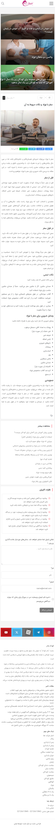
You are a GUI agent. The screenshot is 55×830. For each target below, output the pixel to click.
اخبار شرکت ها (48, 735)
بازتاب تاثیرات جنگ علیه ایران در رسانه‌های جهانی (36, 696)
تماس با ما (50, 808)
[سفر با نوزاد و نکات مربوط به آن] (27, 127)
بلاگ (52, 738)
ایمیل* (51, 581)
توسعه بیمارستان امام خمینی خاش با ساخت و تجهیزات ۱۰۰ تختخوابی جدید (29, 701)
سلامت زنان (49, 768)
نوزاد (41, 97)
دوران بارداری (49, 755)
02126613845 (22, 811)
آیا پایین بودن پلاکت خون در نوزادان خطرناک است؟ (33, 450)
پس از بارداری (49, 742)
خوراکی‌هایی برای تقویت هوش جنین (38, 477)
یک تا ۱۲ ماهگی (48, 791)
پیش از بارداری (48, 745)
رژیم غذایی (50, 758)
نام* (52, 568)
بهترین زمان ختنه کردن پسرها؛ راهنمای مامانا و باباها (33, 454)
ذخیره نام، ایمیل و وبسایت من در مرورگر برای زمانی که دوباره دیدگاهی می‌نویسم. (28, 599)
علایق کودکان (49, 778)
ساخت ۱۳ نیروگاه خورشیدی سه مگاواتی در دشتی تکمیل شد (32, 725)
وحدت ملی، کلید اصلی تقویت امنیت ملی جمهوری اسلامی (33, 715)
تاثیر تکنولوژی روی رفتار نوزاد (42, 481)
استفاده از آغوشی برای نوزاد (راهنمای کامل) (36, 437)
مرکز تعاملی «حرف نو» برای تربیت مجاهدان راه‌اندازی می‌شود (32, 718)
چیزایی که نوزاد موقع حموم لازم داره (39, 441)
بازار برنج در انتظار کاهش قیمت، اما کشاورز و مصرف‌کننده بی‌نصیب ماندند (27, 722)
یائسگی (51, 788)
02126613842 (35, 811)
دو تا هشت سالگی (47, 752)
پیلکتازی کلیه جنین (45, 468)
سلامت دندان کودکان (46, 765)
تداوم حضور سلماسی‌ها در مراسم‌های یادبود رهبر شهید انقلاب (32, 690)
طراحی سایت (36, 823)
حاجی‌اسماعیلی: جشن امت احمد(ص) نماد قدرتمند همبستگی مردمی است (29, 707)
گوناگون (51, 781)
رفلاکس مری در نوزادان (43, 463)
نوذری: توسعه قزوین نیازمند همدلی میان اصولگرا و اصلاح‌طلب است (30, 693)
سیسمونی (50, 775)
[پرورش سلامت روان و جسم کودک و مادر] (27, 3)
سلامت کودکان (48, 772)
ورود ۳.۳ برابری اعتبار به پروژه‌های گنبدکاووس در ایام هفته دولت (31, 712)
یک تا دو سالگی (48, 795)
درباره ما (51, 805)
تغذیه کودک (49, 748)
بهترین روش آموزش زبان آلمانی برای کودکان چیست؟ (33, 432)
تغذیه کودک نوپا (46, 459)
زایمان (52, 762)
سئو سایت (26, 823)
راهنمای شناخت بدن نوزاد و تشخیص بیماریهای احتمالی (32, 445)
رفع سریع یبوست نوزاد (44, 472)
